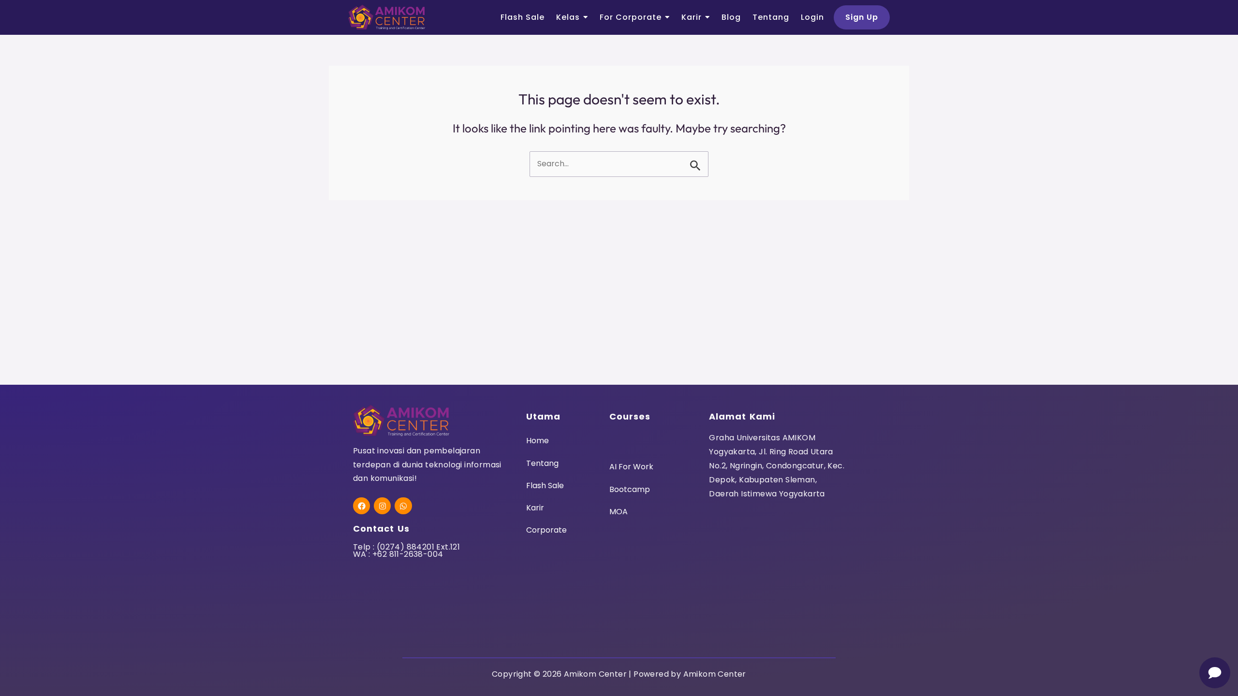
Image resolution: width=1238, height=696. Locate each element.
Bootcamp (629, 489)
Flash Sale (545, 485)
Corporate (546, 530)
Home (537, 440)
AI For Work (631, 466)
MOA (618, 511)
